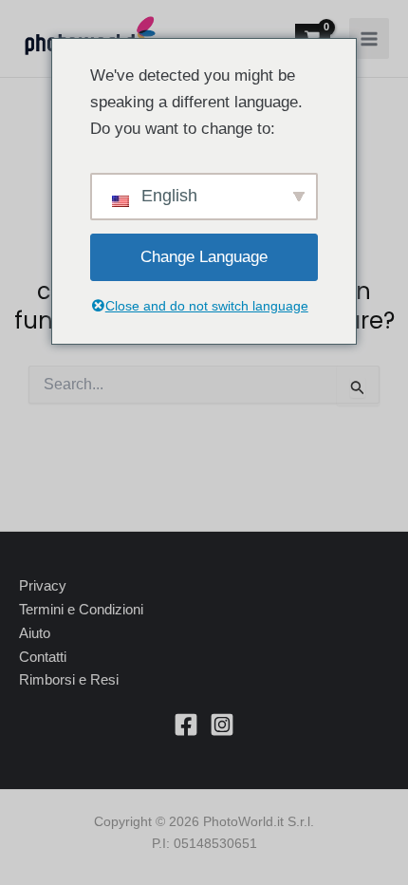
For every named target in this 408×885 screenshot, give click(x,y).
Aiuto (34, 633)
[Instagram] (222, 724)
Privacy (42, 585)
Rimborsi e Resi (69, 679)
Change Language (204, 257)
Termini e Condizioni (81, 609)
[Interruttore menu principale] (369, 38)
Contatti (42, 657)
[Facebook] (186, 724)
